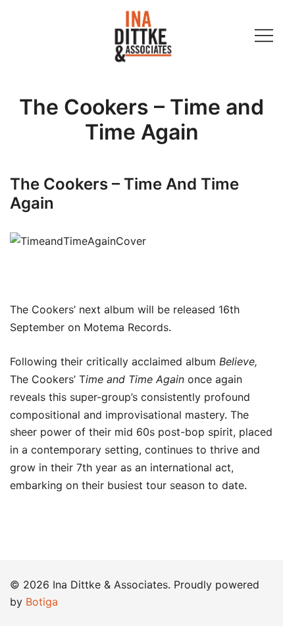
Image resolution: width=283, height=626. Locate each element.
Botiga (42, 601)
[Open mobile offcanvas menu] (264, 34)
